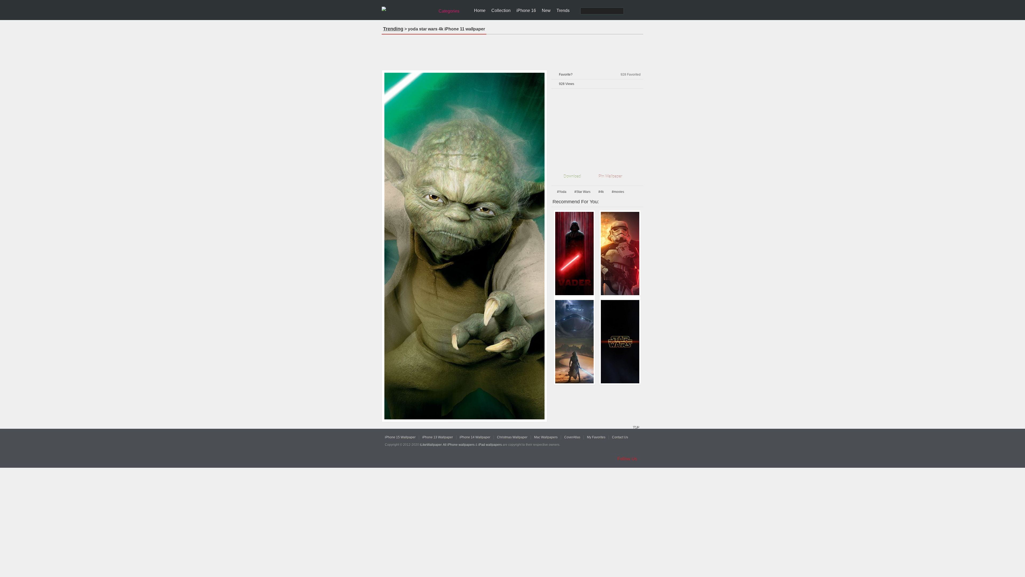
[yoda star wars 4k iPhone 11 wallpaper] (464, 246)
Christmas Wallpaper (512, 437)
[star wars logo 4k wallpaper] (620, 341)
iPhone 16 (526, 10)
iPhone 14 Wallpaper (475, 437)
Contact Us (620, 437)
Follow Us (627, 458)
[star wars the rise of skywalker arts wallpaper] (574, 341)
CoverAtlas (572, 437)
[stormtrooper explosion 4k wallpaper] (620, 253)
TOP (636, 427)
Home (480, 10)
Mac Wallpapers (546, 437)
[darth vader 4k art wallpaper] (574, 253)
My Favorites (596, 437)
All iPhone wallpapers (459, 445)
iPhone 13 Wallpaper (437, 437)
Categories (449, 11)
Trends (563, 10)
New (546, 10)
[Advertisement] (512, 50)
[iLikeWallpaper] (408, 9)
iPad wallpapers (490, 445)
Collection (501, 10)
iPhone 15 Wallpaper (400, 437)
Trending (393, 29)
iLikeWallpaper (430, 445)
